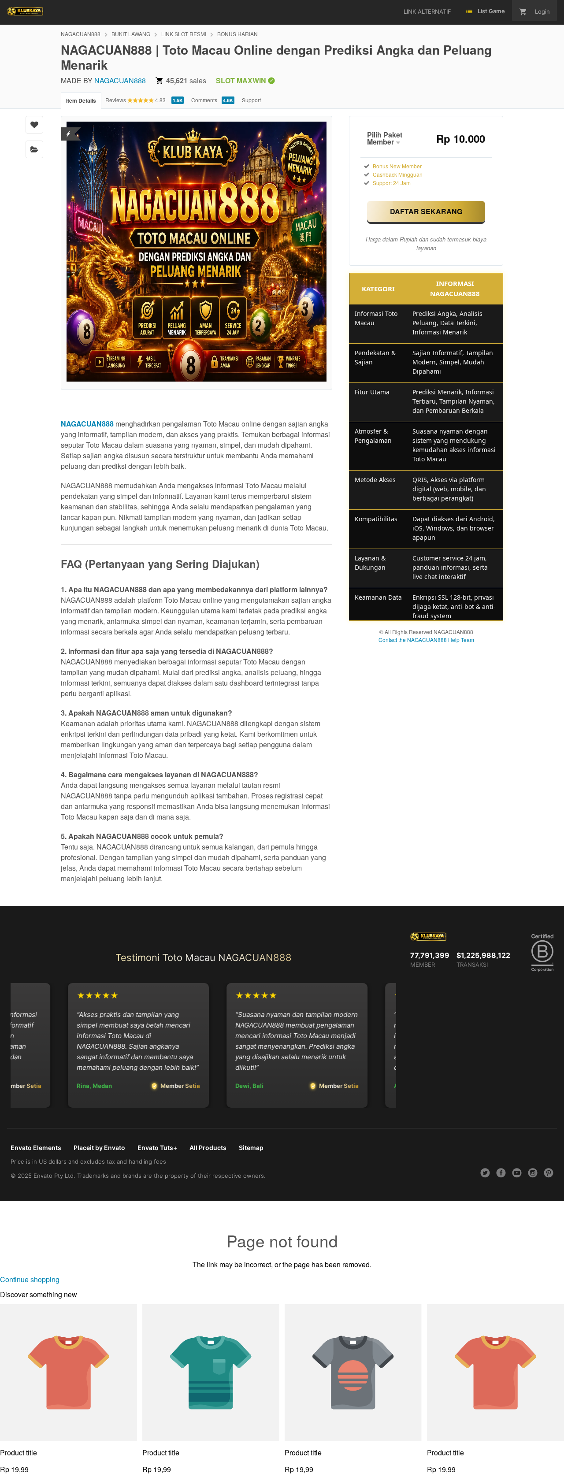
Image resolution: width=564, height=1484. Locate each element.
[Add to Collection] (34, 149)
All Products (207, 1147)
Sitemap (251, 1147)
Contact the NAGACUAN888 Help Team (426, 639)
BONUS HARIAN (237, 33)
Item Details (81, 100)
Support (251, 100)
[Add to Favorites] (34, 125)
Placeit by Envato (99, 1147)
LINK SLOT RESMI (183, 33)
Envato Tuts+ (157, 1147)
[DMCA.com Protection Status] (68, 134)
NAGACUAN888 (80, 33)
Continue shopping (29, 1279)
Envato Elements (36, 1147)
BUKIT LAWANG (130, 33)
